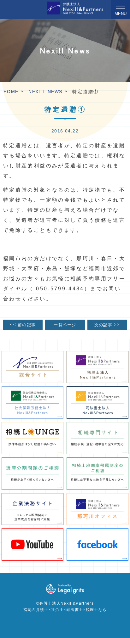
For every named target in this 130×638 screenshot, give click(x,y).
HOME (11, 91)
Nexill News (45, 91)
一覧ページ (65, 325)
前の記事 (23, 324)
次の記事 (107, 324)
